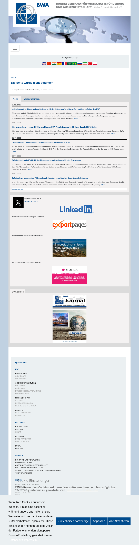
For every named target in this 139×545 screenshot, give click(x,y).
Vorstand (20, 386)
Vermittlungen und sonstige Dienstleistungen (38, 470)
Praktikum (20, 415)
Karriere (19, 410)
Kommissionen (22, 393)
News (15, 99)
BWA (17, 369)
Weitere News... (18, 189)
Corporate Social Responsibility (31, 465)
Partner (19, 449)
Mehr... (76, 118)
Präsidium (20, 388)
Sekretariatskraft (24, 413)
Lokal (18, 446)
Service (19, 455)
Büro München (22, 442)
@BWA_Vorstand (31, 201)
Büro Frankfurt (23, 439)
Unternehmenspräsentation (29, 468)
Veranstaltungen (31, 99)
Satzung (19, 401)
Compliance (21, 379)
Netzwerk (20, 422)
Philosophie (21, 373)
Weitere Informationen (82, 490)
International (22, 427)
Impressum (30, 540)
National (19, 429)
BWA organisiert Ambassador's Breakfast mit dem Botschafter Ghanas (41, 142)
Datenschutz (16, 540)
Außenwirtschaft (24, 462)
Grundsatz (20, 376)
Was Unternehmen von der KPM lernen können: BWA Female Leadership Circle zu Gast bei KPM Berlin (54, 127)
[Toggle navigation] (15, 48)
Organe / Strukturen (25, 383)
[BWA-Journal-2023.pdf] (69, 319)
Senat (18, 432)
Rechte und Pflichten (25, 406)
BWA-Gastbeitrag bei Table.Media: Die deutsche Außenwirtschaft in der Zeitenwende (46, 160)
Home (13, 77)
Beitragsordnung (24, 403)
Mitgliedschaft (22, 398)
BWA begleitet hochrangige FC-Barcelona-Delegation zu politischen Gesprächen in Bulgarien (50, 178)
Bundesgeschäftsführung (28, 391)
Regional (19, 436)
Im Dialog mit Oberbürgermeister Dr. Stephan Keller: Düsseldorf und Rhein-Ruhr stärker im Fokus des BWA (56, 109)
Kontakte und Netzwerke (27, 460)
